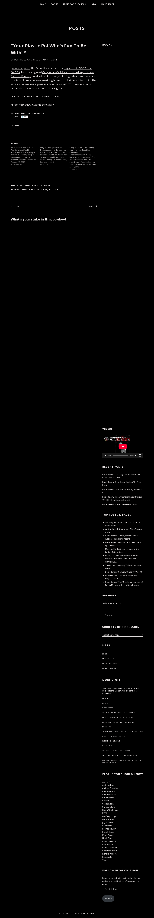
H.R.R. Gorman (108, 819)
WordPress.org (109, 668)
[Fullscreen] (140, 455)
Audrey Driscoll (109, 794)
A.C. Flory (106, 782)
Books (54, 4)
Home (43, 4)
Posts (77, 28)
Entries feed (108, 659)
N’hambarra (107, 707)
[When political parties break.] (25, 156)
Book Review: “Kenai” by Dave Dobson (119, 504)
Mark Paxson (108, 835)
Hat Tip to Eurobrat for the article (35, 96)
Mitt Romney (42, 185)
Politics (53, 189)
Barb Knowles (108, 797)
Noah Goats (107, 838)
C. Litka (105, 800)
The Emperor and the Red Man (116, 750)
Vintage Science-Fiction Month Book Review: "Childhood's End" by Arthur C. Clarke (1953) (122, 558)
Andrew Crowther (110, 788)
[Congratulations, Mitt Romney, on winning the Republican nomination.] (84, 158)
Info (93, 4)
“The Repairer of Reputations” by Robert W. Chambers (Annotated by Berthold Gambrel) (121, 691)
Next (91, 206)
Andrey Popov (108, 791)
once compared (21, 68)
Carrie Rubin (108, 803)
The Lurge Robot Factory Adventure (119, 755)
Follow (108, 898)
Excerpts (106, 727)
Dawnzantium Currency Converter (118, 722)
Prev (17, 206)
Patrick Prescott (109, 841)
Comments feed (109, 664)
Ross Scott (107, 857)
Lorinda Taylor (109, 828)
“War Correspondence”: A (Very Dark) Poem (122, 731)
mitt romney (39, 189)
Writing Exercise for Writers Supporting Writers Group (122, 761)
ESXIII (104, 813)
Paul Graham (108, 844)
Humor (29, 185)
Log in (105, 654)
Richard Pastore (109, 853)
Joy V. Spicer (107, 822)
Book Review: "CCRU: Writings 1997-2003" (123, 572)
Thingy (105, 860)
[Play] (105, 455)
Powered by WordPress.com (76, 913)
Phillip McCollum (109, 850)
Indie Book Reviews (74, 4)
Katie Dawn (107, 825)
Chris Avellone (108, 807)
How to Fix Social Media (113, 736)
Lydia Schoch (108, 832)
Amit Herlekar (108, 785)
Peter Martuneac (110, 847)
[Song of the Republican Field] (55, 156)
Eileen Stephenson (110, 810)
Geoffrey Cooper (109, 816)
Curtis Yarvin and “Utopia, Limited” (118, 717)
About (105, 698)
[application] (122, 446)
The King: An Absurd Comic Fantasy (118, 712)
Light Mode (107, 4)
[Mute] (136, 455)
